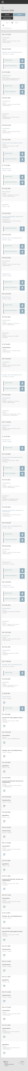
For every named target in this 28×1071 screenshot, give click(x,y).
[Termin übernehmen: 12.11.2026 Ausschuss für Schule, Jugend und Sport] (4, 940)
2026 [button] (16, 22)
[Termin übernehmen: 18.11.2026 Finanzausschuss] (4, 955)
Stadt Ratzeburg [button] (7, 28)
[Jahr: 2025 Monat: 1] (12, 22)
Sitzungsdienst (21, 1063)
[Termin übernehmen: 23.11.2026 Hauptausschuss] (4, 970)
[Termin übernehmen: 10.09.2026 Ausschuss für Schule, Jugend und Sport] (4, 726)
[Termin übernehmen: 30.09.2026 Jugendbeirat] (4, 821)
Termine (19, 14)
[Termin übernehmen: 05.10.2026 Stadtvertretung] (4, 836)
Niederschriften (7, 18)
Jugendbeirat (5, 114)
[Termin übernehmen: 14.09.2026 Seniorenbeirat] (4, 742)
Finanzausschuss (6, 168)
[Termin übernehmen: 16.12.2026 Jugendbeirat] (4, 1053)
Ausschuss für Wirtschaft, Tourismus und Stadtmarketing (12, 217)
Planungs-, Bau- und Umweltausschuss (12, 52)
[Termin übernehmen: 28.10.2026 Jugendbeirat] (4, 870)
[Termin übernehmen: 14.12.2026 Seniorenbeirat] (4, 1019)
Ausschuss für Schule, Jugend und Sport (12, 143)
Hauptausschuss (6, 274)
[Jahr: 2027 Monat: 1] (3, 25)
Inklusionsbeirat (6, 101)
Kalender (7, 14)
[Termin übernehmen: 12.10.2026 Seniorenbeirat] (4, 854)
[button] (22, 60)
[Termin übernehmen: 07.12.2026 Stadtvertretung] (4, 1001)
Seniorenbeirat (6, 37)
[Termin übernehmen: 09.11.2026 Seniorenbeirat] (4, 907)
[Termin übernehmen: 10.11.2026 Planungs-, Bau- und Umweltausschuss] (4, 922)
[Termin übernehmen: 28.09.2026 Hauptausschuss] (4, 806)
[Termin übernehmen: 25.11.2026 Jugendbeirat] (4, 986)
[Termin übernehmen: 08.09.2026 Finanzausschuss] (4, 702)
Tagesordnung (8, 60)
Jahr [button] (7, 22)
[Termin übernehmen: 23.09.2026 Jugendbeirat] (4, 771)
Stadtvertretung (6, 75)
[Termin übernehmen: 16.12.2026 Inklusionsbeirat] (4, 1037)
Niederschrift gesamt (10, 91)
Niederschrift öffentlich (11, 65)
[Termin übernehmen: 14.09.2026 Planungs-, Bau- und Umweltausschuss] (4, 756)
